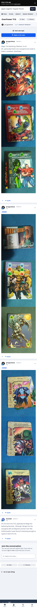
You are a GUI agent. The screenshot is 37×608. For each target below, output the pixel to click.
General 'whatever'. (25, 24)
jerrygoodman (8, 24)
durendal (9, 519)
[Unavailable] (18, 55)
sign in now (10, 550)
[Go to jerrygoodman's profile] (3, 25)
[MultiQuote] (2, 200)
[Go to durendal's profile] (3, 519)
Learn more (3, 3)
